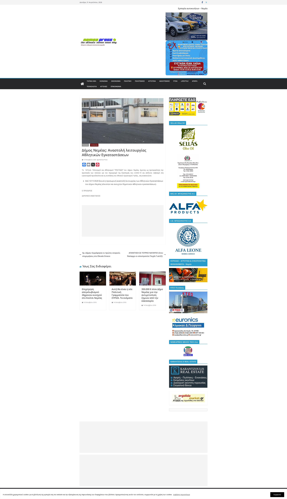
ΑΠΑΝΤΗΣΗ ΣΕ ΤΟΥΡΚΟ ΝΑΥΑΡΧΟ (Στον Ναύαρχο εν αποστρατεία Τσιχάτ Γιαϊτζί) (145, 254)
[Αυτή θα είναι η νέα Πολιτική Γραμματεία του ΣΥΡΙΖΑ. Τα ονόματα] (122, 273)
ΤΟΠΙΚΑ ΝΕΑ (91, 81)
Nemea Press (103, 160)
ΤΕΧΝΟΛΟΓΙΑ (92, 86)
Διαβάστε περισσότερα (181, 495)
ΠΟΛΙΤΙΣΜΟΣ (140, 81)
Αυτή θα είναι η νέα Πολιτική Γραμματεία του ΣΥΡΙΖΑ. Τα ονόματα (122, 293)
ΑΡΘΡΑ (194, 81)
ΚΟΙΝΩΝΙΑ (104, 81)
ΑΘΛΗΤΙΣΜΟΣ (164, 81)
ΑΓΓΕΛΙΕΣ (103, 86)
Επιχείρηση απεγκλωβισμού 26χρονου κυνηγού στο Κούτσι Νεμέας (92, 293)
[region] (143, 494)
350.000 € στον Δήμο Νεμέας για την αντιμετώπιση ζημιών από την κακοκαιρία (152, 295)
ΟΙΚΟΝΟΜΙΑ (115, 81)
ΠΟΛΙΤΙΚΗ (127, 81)
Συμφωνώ (277, 495)
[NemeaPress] (82, 83)
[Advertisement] (122, 221)
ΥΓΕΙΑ (175, 81)
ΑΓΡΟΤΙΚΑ (152, 81)
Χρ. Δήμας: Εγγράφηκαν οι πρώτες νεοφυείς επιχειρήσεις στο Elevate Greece (101, 254)
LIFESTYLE (184, 81)
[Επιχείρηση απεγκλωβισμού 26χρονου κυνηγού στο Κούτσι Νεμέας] (93, 273)
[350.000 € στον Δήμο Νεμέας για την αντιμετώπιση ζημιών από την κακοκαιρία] (152, 273)
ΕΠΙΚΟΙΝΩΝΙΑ (116, 86)
